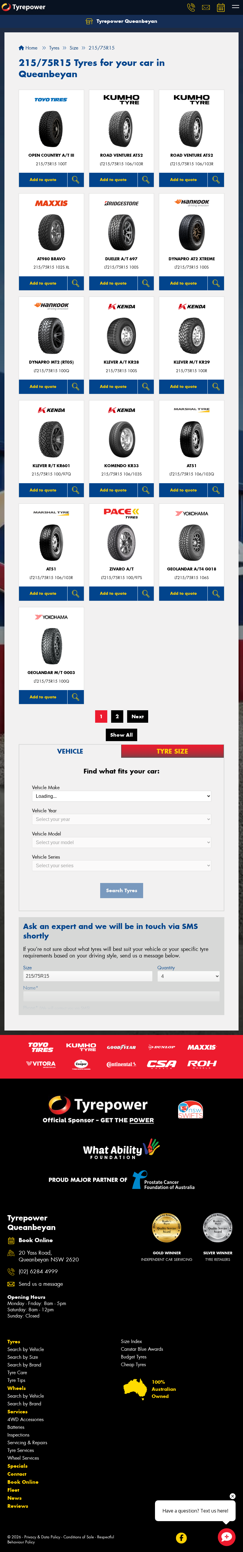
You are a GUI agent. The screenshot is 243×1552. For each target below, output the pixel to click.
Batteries (15, 1427)
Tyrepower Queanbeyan (126, 21)
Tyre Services (20, 1450)
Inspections (18, 1435)
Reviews (17, 1506)
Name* (30, 988)
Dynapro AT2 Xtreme (192, 258)
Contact (16, 1474)
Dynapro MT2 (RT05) (51, 362)
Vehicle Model (46, 834)
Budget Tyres (133, 1357)
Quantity (166, 968)
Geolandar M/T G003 (51, 672)
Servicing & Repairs (27, 1443)
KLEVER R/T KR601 (51, 465)
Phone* (56, 1008)
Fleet (13, 1490)
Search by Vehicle (25, 1349)
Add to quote (43, 179)
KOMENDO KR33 (121, 465)
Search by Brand (24, 1365)
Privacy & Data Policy (42, 1537)
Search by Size (22, 1357)
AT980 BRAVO (51, 258)
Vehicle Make (46, 787)
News (14, 1498)
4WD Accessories (25, 1419)
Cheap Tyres (133, 1364)
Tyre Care (17, 1372)
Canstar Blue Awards (142, 1349)
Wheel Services (23, 1458)
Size (27, 968)
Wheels (16, 1388)
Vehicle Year (44, 811)
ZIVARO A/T (121, 569)
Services (17, 1411)
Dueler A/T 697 (121, 258)
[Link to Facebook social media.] (181, 1537)
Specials (17, 1466)
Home (30, 48)
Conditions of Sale (78, 1537)
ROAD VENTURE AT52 (121, 155)
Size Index (131, 1341)
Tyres (13, 1341)
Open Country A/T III (51, 155)
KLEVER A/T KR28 (121, 362)
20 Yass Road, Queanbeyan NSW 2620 (49, 1256)
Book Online (23, 1482)
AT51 (192, 465)
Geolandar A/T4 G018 (191, 569)
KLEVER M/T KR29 (192, 362)
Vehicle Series (46, 857)
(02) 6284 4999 (38, 1271)
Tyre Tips (16, 1380)
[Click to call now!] (191, 7)
